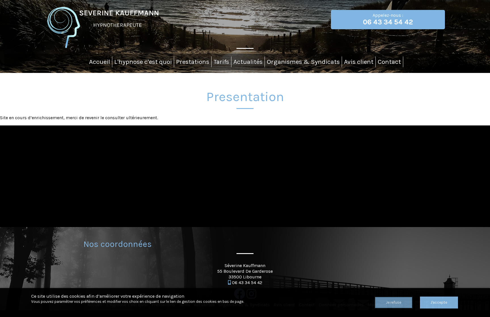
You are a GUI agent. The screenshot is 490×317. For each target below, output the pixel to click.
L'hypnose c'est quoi (143, 62)
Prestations (192, 62)
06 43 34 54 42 (247, 282)
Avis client (358, 62)
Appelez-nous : (388, 19)
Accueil (99, 62)
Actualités (248, 62)
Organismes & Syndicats (303, 62)
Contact (389, 62)
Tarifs (221, 62)
